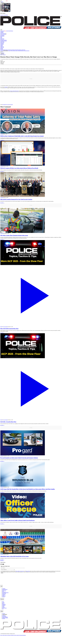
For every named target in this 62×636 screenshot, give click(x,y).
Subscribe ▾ (2, 2)
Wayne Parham (5, 326)
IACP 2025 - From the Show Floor (8, 421)
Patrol (1, 36)
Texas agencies (7, 104)
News (7, 0)
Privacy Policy (2, 635)
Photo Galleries (22, 49)
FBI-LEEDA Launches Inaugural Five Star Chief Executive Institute (16, 199)
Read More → (2, 140)
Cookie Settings (5, 50)
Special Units (2, 41)
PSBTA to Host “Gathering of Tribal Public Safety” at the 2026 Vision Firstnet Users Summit (22, 136)
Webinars (13, 0)
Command (1, 31)
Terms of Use (6, 635)
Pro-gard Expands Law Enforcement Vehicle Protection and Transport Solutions (19, 457)
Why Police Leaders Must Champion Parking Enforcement (14, 235)
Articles (9, 0)
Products (18, 49)
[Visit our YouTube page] (3, 564)
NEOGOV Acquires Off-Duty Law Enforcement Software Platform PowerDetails (19, 168)
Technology (2, 43)
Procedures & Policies (5, 592)
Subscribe (28, 50)
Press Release (13, 50)
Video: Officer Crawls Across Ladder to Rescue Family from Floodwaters (17, 520)
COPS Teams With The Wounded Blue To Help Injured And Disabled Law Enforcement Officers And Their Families (27, 489)
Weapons (1, 48)
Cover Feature (4, 0)
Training (1, 45)
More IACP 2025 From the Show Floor (9, 328)
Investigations (2, 35)
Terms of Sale (10, 635)
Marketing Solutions (24, 50)
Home (1, 54)
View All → (2, 560)
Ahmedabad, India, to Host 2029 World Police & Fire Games (14, 556)
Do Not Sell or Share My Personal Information (19, 635)
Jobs (24, 49)
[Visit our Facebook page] (0, 564)
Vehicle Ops (2, 46)
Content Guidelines (18, 50)
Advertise (1, 50)
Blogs (5, 49)
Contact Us (9, 50)
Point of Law (2, 38)
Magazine (7, 49)
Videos (11, 0)
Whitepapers (10, 49)
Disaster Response (3, 33)
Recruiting (3, 104)
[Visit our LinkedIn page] (2, 564)
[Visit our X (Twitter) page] (1, 564)
